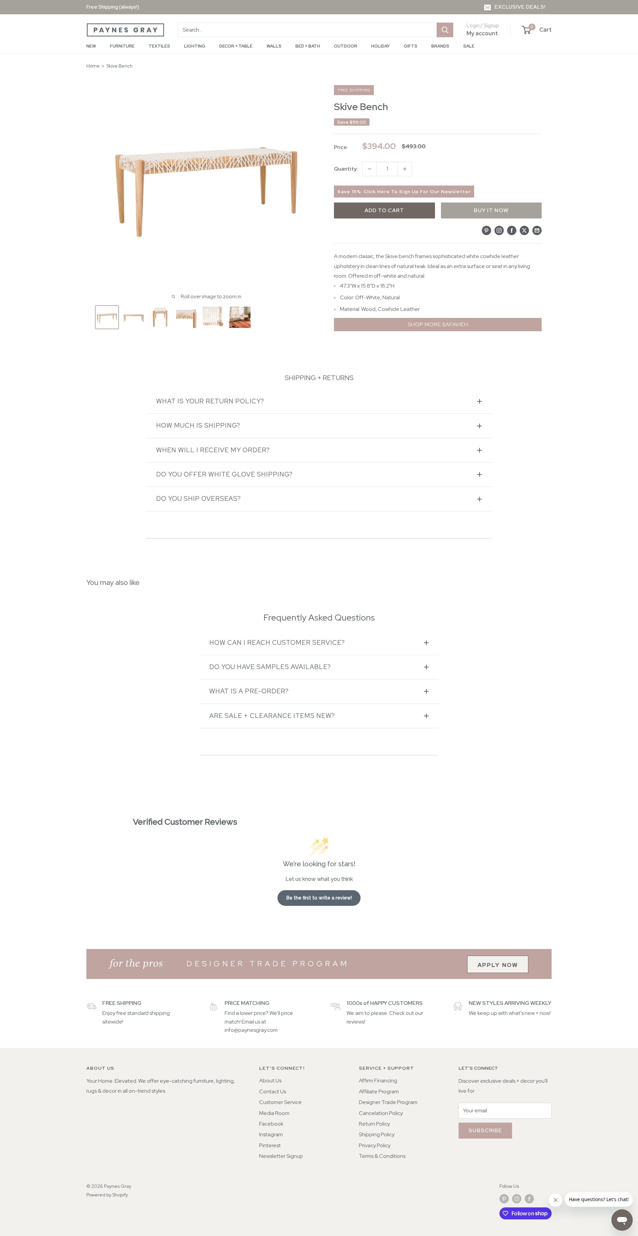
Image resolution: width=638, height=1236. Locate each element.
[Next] (305, 317)
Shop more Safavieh (438, 324)
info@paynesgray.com (251, 1030)
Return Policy (374, 1123)
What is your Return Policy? (210, 401)
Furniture (122, 46)
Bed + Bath (307, 46)
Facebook (271, 1123)
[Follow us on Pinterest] (504, 1199)
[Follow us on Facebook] (529, 1199)
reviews (355, 1021)
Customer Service (280, 1102)
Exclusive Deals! (520, 7)
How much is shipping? (198, 425)
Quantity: (346, 168)
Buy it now (491, 210)
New (91, 46)
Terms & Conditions (382, 1156)
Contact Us (272, 1091)
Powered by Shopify (107, 1195)
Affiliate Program (379, 1091)
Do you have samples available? (270, 667)
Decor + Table (236, 46)
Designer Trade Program (388, 1102)
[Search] (445, 30)
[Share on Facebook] (511, 230)
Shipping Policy (376, 1134)
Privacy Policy (374, 1145)
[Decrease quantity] (369, 169)
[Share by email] (537, 230)
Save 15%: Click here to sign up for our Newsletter (404, 192)
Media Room (274, 1113)
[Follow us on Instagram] (516, 1199)
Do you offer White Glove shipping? (224, 474)
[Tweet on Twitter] (524, 230)
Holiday (380, 46)
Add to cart (384, 210)
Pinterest (270, 1145)
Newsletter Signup (281, 1156)
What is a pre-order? (249, 691)
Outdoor (345, 46)
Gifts (410, 46)
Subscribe (485, 1130)
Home (93, 66)
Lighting (194, 46)
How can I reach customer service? (277, 642)
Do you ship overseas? (198, 498)
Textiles (159, 46)
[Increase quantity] (405, 169)
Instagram (271, 1134)
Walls (273, 46)
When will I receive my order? (213, 450)
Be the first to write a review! (319, 897)
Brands (440, 46)
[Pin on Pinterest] (486, 230)
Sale (469, 46)
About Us (270, 1080)
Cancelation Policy (381, 1113)
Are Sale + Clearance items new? (272, 716)
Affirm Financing (378, 1080)
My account (482, 33)
